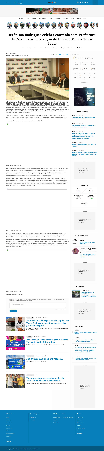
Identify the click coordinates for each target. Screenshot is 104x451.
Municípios (79, 287)
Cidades (79, 18)
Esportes (33, 18)
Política (50, 18)
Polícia (72, 18)
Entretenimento (42, 18)
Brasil (84, 18)
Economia (65, 18)
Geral (27, 18)
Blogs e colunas (81, 236)
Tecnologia (20, 18)
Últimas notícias (81, 112)
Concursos (57, 18)
